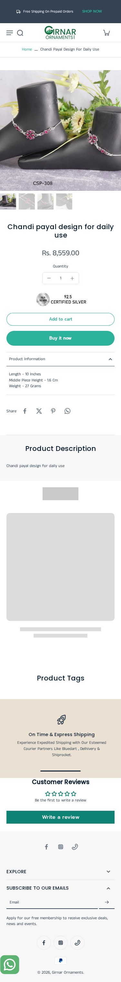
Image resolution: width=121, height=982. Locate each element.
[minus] (49, 278)
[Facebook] (46, 847)
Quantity (60, 266)
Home (27, 49)
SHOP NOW (92, 11)
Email (14, 902)
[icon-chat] (9, 964)
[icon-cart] (106, 32)
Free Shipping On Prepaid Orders (48, 11)
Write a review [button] (60, 817)
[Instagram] (61, 847)
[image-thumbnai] (8, 201)
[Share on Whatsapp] (67, 411)
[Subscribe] (107, 902)
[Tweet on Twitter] (39, 411)
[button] (60, 319)
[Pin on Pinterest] (53, 411)
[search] (20, 32)
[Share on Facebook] (25, 411)
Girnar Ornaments (67, 972)
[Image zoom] (60, 130)
